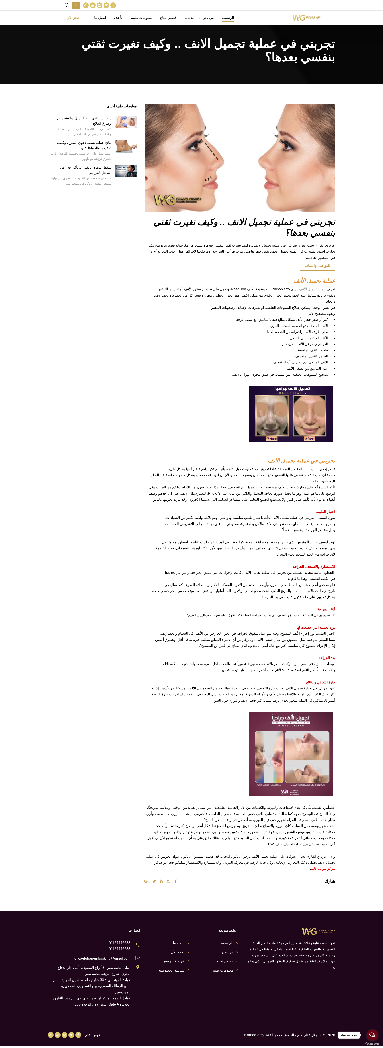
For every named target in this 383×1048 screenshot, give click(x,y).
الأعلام (118, 18)
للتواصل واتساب (317, 265)
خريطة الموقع (174, 961)
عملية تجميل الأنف (312, 289)
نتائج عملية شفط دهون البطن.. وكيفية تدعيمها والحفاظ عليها (84, 145)
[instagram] (99, 5)
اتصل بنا (100, 18)
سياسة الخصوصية (171, 970)
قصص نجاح (168, 18)
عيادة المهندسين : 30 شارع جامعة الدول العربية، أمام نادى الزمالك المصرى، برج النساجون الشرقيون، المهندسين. (91, 986)
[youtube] (93, 5)
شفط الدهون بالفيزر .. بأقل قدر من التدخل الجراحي (85, 170)
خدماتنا (189, 18)
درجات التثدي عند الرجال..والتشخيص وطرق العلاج (84, 120)
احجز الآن (73, 18)
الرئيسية (228, 18)
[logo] (306, 17)
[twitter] (106, 5)
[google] (86, 5)
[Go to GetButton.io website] (372, 1043)
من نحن (208, 18)
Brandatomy (254, 1035)
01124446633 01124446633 (119, 946)
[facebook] (113, 5)
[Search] (67, 5)
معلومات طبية (141, 18)
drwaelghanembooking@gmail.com (102, 958)
